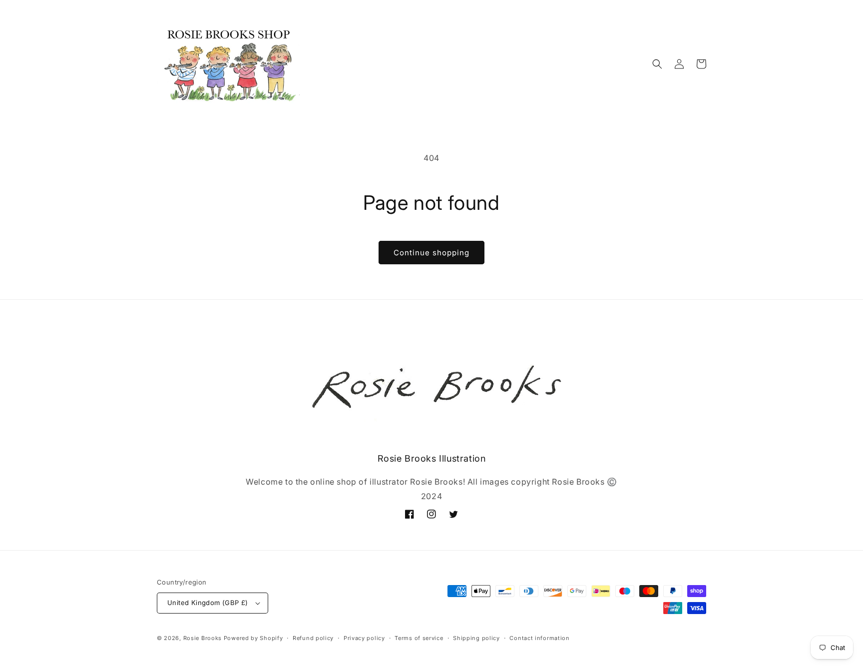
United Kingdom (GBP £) (207, 603)
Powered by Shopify (253, 638)
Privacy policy (364, 638)
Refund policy (313, 638)
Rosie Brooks (202, 638)
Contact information (539, 638)
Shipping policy (476, 638)
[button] (657, 64)
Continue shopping (431, 252)
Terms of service (419, 638)
